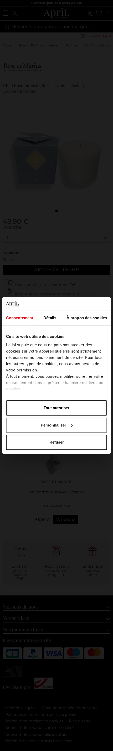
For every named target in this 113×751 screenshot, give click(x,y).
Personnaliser (53, 425)
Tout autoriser (56, 408)
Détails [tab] (49, 318)
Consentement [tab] (19, 318)
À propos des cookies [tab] (86, 318)
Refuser (56, 442)
